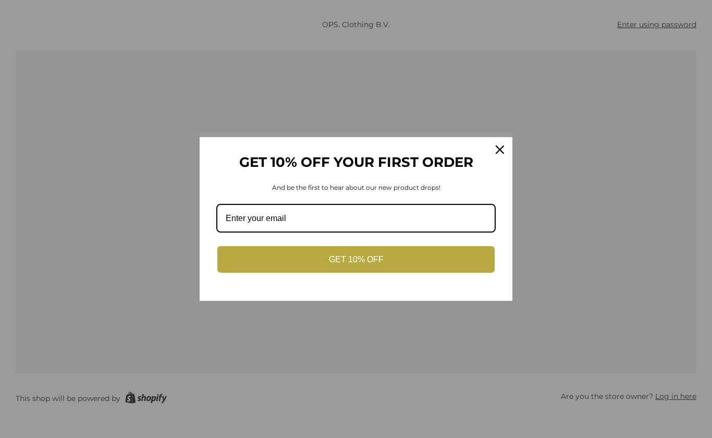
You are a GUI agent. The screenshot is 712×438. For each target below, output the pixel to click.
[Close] (499, 149)
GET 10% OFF (356, 259)
